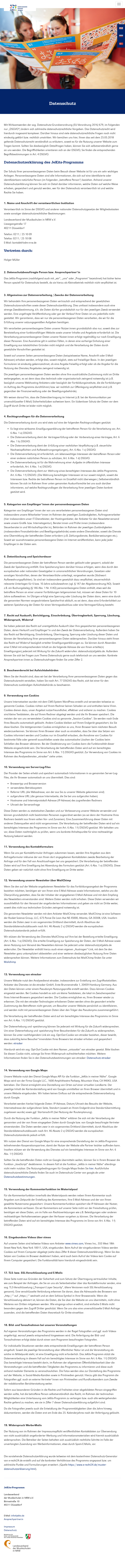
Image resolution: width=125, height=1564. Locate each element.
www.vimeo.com (74, 1243)
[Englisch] (121, 27)
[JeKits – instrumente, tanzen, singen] (20, 5)
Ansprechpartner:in (13, 1519)
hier (91, 1168)
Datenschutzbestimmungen (19, 1176)
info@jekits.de (17, 1515)
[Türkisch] (121, 43)
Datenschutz (10, 1530)
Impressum (9, 1526)
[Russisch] (121, 35)
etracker (18, 1043)
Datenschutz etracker (99, 1057)
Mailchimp (10, 961)
